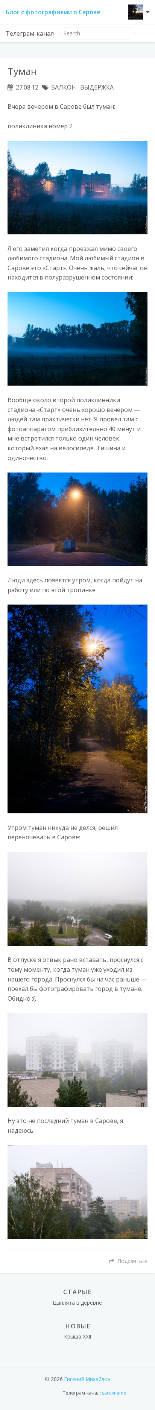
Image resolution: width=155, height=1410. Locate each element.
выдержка (97, 87)
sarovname (114, 1393)
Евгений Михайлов (87, 1379)
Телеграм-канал (30, 33)
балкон (63, 87)
